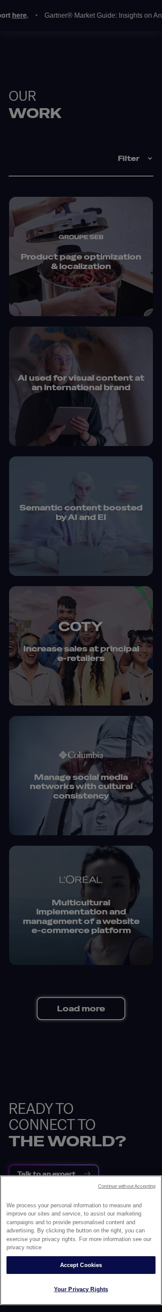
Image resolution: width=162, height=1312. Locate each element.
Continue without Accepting (127, 1186)
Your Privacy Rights (81, 1289)
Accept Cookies (81, 1265)
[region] (81, 1240)
